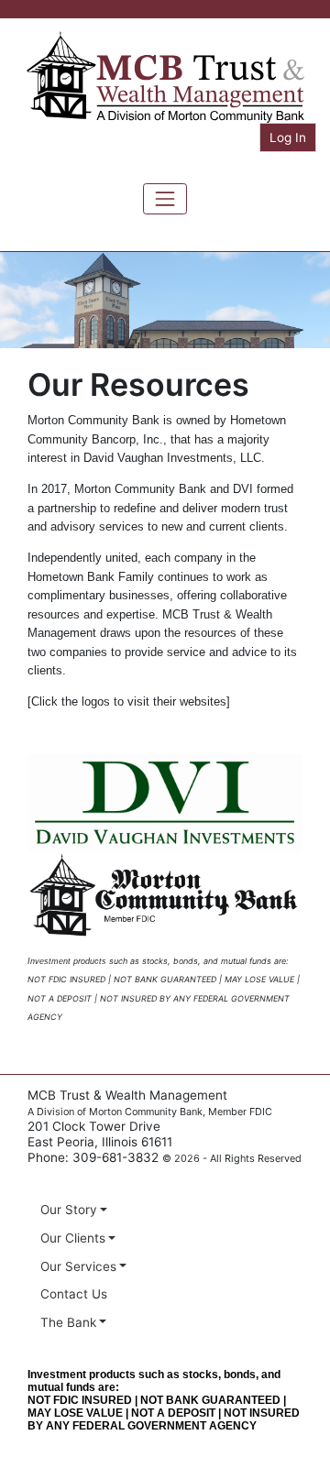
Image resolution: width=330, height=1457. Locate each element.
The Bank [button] (68, 1322)
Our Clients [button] (72, 1238)
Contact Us (73, 1294)
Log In (288, 137)
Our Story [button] (68, 1209)
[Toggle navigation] (165, 198)
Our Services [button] (78, 1266)
